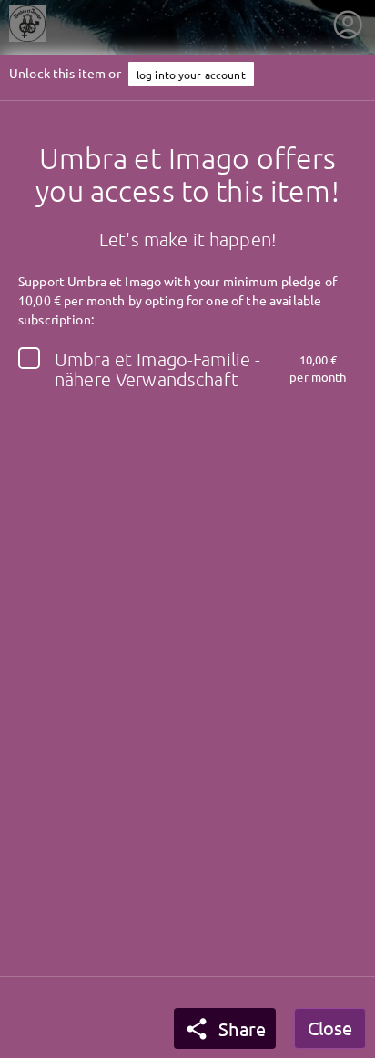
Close (330, 1027)
